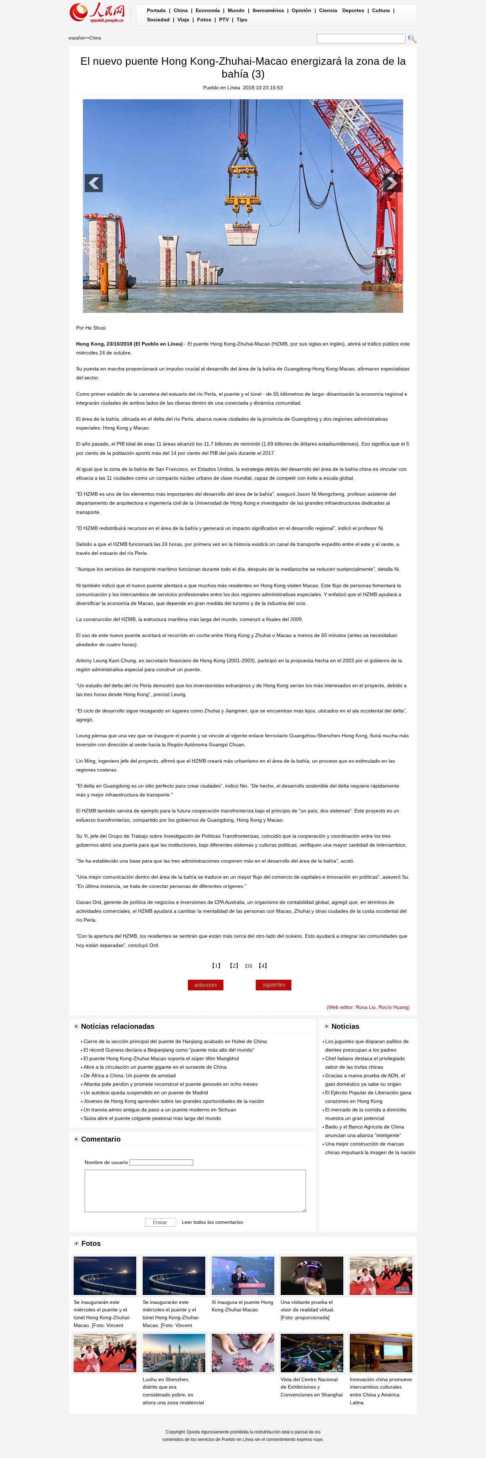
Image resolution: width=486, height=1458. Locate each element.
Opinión (301, 10)
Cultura (381, 10)
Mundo (236, 10)
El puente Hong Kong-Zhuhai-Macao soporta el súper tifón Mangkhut (161, 1058)
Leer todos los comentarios (212, 1222)
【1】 (216, 966)
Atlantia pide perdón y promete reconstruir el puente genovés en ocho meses (171, 1084)
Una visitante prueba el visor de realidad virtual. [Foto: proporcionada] (307, 1309)
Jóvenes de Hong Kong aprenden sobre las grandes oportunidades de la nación (174, 1101)
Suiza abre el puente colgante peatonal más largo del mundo (152, 1118)
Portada (156, 10)
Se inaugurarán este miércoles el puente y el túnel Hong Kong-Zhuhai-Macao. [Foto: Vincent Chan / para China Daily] (102, 1317)
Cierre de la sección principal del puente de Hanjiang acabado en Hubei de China (175, 1041)
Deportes (353, 10)
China (181, 10)
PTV (224, 19)
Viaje (183, 19)
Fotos (204, 19)
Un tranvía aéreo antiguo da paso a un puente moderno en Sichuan (160, 1109)
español (76, 38)
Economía (208, 10)
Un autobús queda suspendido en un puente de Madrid (146, 1092)
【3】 (248, 966)
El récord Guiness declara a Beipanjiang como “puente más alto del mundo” (169, 1050)
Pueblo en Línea (221, 87)
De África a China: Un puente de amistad (130, 1075)
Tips (242, 19)
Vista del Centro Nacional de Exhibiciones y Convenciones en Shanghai (312, 1387)
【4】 (263, 966)
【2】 (234, 966)
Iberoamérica (268, 10)
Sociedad (158, 19)
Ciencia (328, 10)
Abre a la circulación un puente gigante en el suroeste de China (155, 1067)
